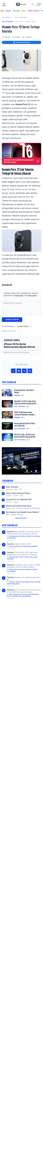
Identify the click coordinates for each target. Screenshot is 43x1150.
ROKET (28, 37)
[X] (24, 371)
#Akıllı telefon (33, 11)
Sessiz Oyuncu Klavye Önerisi (18, 493)
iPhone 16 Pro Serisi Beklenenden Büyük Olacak (19, 345)
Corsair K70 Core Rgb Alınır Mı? (19, 499)
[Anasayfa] (21, 4)
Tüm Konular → (21, 518)
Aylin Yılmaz (19, 21)
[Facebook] (13, 371)
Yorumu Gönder (12, 319)
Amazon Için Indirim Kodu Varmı (18, 506)
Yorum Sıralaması (8, 326)
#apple (8, 11)
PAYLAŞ (7, 37)
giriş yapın (32, 295)
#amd (24, 11)
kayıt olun (19, 295)
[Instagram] (30, 371)
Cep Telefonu (20, 17)
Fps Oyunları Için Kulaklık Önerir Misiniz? (22, 512)
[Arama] (33, 4)
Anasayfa (6, 17)
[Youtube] (19, 371)
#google (16, 11)
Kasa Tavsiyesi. (12, 487)
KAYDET (18, 37)
